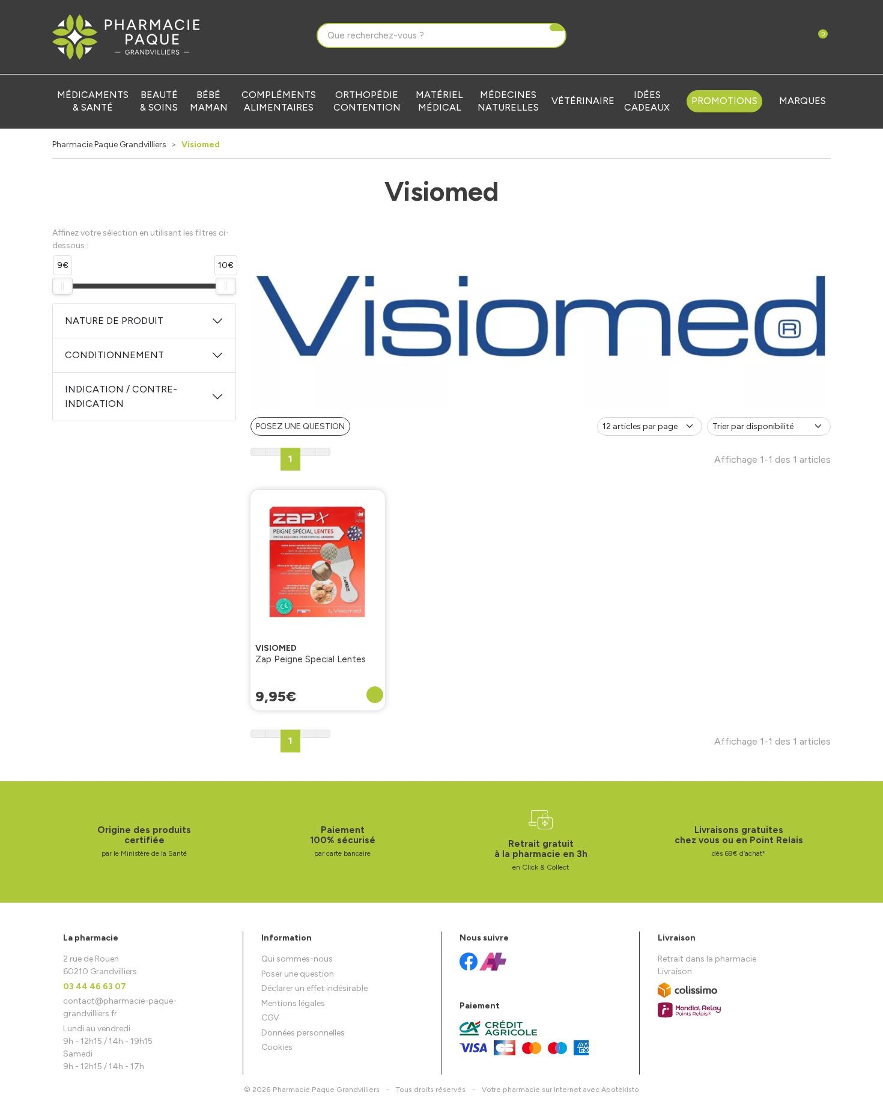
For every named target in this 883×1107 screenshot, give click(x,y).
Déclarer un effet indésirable (314, 988)
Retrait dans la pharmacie (707, 959)
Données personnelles (303, 1033)
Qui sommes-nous (297, 959)
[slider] (62, 286)
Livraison (675, 971)
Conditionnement (114, 355)
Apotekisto (560, 1089)
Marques (802, 100)
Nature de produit (114, 320)
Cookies (277, 1047)
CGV (270, 1018)
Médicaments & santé (93, 101)
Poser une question (297, 974)
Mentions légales (293, 1003)
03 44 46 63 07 (94, 986)
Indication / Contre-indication (121, 396)
